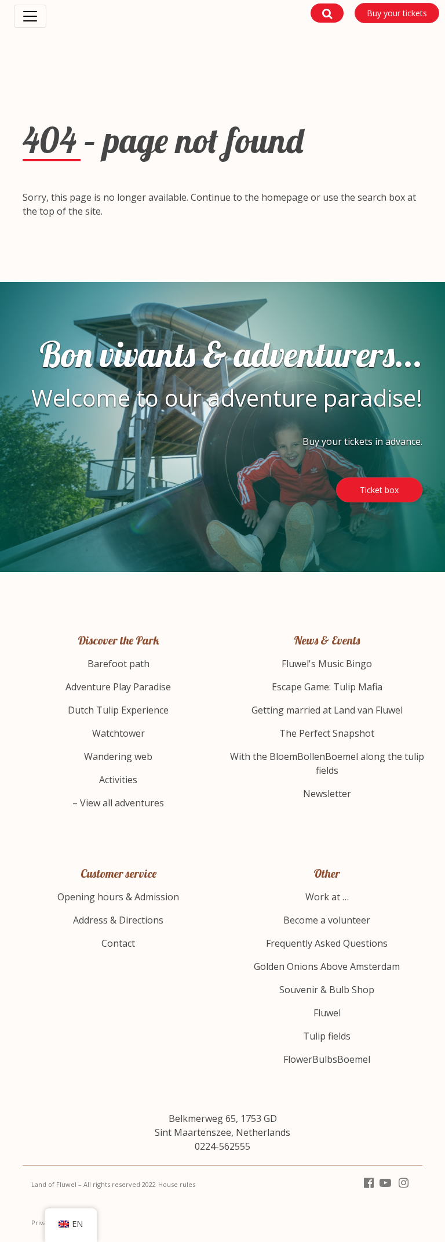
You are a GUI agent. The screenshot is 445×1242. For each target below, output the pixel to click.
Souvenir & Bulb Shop (326, 989)
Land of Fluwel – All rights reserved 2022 (93, 1184)
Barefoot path (118, 663)
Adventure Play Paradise (118, 686)
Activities (118, 779)
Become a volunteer (326, 920)
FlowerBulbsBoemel (326, 1059)
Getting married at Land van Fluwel (327, 710)
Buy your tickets (397, 13)
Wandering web (118, 756)
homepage (284, 197)
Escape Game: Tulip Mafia (327, 686)
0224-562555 (222, 1146)
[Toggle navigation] (30, 16)
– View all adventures (118, 802)
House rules (176, 1184)
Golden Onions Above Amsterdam (327, 966)
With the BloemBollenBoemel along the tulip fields (327, 763)
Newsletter (327, 793)
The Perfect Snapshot (326, 733)
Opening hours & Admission (118, 896)
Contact (118, 943)
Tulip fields (327, 1036)
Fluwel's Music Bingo (327, 663)
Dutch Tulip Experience (118, 710)
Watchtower (118, 733)
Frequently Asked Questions (327, 943)
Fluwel (327, 1012)
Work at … (327, 896)
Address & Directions (118, 920)
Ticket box (379, 489)
